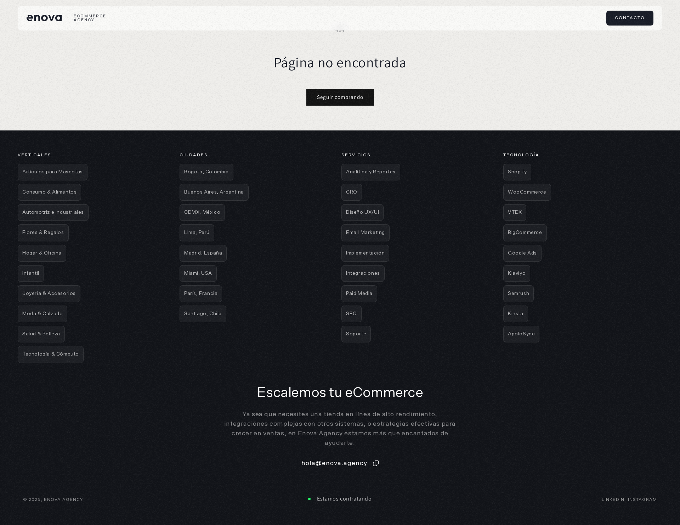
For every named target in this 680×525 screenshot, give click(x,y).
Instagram (642, 499)
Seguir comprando (340, 97)
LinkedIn (613, 499)
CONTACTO (630, 18)
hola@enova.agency (334, 463)
